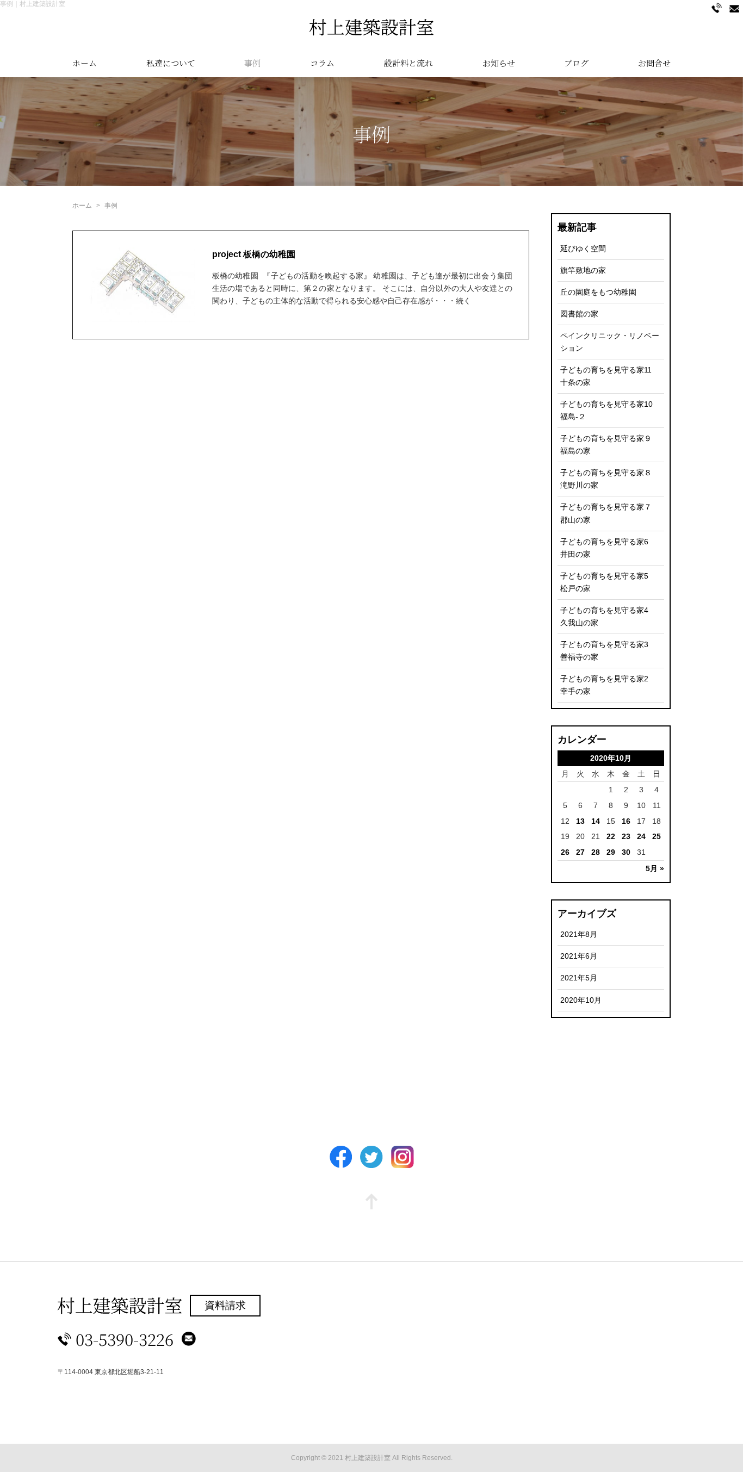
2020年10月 (581, 1000)
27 (580, 852)
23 (626, 836)
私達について (170, 63)
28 (595, 852)
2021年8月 (578, 934)
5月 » (655, 868)
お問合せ (654, 63)
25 (656, 836)
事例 (252, 63)
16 (626, 821)
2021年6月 (578, 956)
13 (580, 821)
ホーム (84, 63)
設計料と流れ (408, 63)
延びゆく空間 (583, 248)
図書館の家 (579, 313)
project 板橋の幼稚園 (253, 254)
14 (595, 821)
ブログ (576, 63)
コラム (322, 63)
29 (610, 852)
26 (565, 852)
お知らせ (498, 63)
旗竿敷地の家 (583, 270)
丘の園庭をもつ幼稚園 (598, 292)
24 (641, 836)
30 (626, 852)
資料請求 (225, 1305)
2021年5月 (578, 977)
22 (610, 836)
